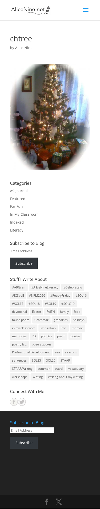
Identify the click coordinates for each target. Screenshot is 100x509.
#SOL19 (50, 304)
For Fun (16, 206)
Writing (38, 377)
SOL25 (36, 360)
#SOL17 (17, 304)
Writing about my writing (65, 377)
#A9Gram (19, 287)
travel (59, 368)
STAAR (65, 360)
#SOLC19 (68, 304)
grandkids (61, 320)
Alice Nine (24, 47)
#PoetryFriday (60, 295)
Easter (36, 311)
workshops (19, 377)
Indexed (17, 222)
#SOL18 (34, 304)
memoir (77, 328)
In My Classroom (24, 214)
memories (19, 336)
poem (61, 336)
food (77, 311)
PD (34, 336)
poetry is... (19, 344)
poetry (75, 336)
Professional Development (31, 352)
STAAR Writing (22, 368)
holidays (79, 320)
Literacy (16, 230)
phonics (46, 336)
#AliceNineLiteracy (44, 287)
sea (57, 352)
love (64, 328)
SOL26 (50, 360)
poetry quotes (42, 344)
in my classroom (23, 328)
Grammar (41, 320)
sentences (19, 360)
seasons (71, 352)
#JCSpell (18, 295)
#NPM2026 (37, 295)
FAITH (50, 311)
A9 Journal (19, 190)
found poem (20, 320)
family (64, 311)
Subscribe (24, 263)
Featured (17, 198)
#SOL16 (81, 295)
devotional (19, 311)
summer (44, 368)
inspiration (48, 328)
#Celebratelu (72, 287)
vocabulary (76, 368)
